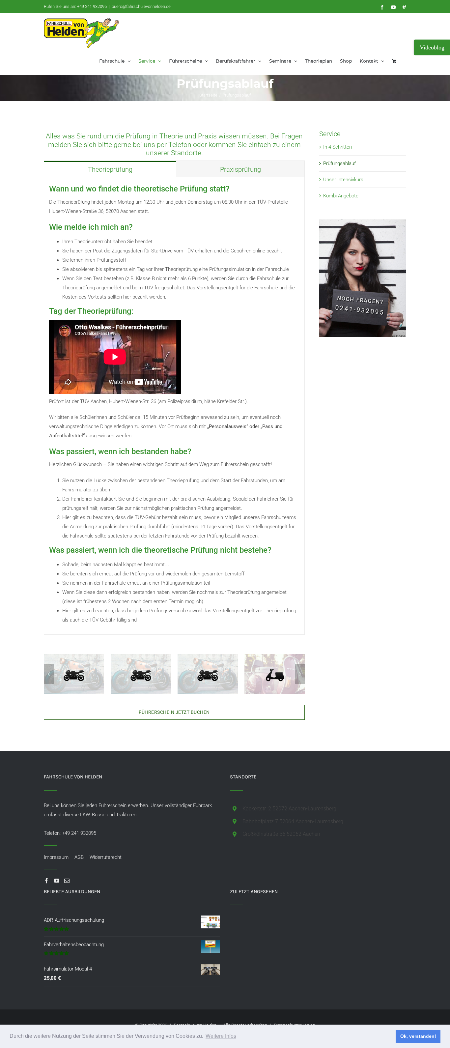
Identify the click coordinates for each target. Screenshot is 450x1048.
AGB (79, 857)
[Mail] (67, 880)
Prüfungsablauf (339, 163)
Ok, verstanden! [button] (418, 1036)
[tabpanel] (174, 406)
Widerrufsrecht (106, 857)
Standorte (186, 153)
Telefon (179, 145)
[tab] (110, 169)
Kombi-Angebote (340, 196)
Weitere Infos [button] (221, 1036)
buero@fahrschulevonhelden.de (141, 6)
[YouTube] (56, 880)
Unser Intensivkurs (343, 180)
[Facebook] (46, 880)
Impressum (56, 857)
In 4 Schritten (337, 147)
